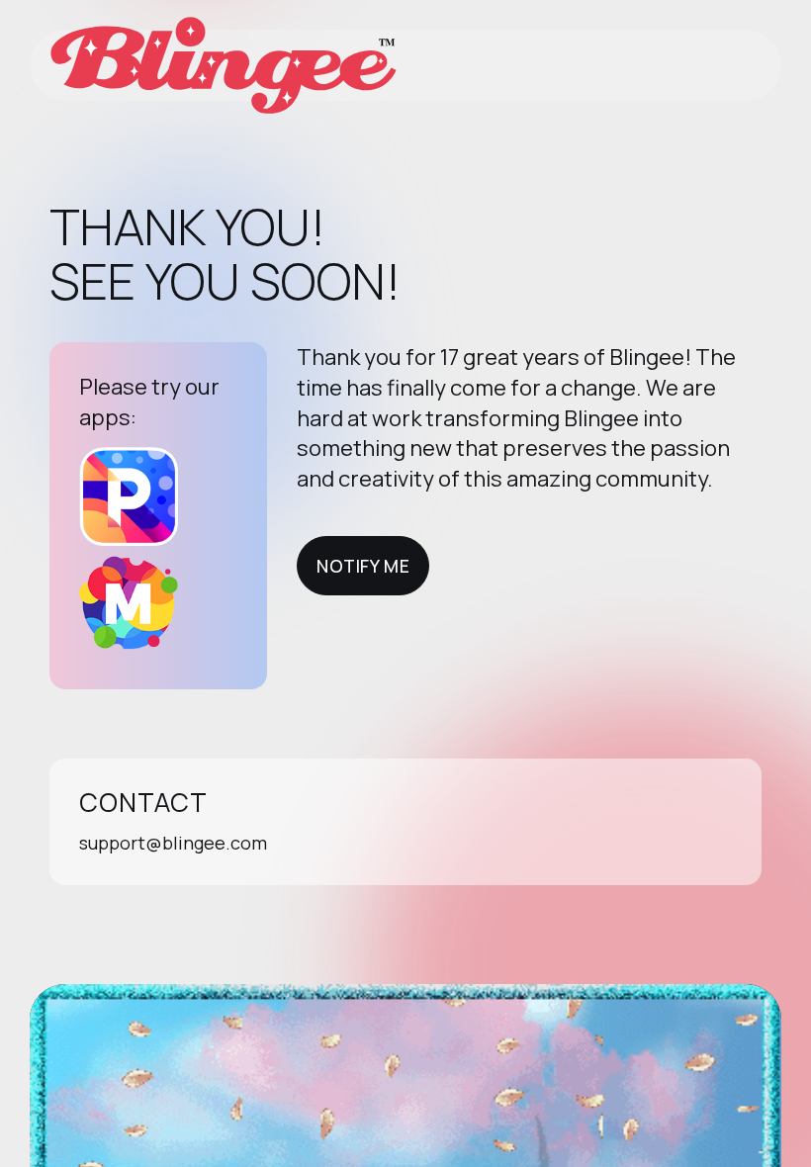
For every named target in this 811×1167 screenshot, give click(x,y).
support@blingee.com (173, 842)
